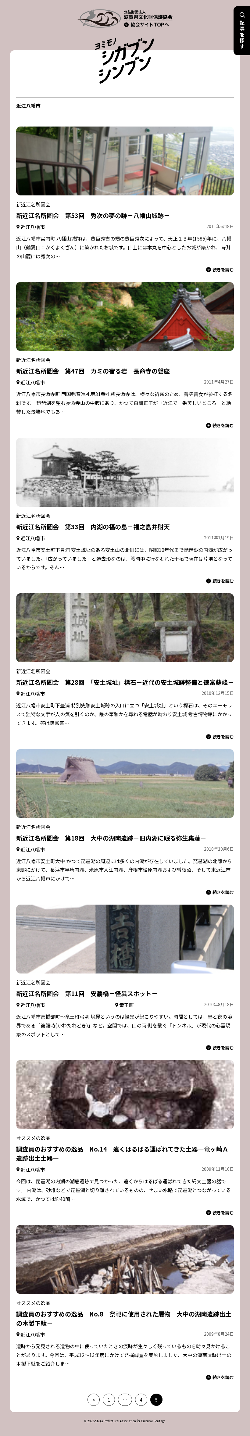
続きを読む (223, 269)
